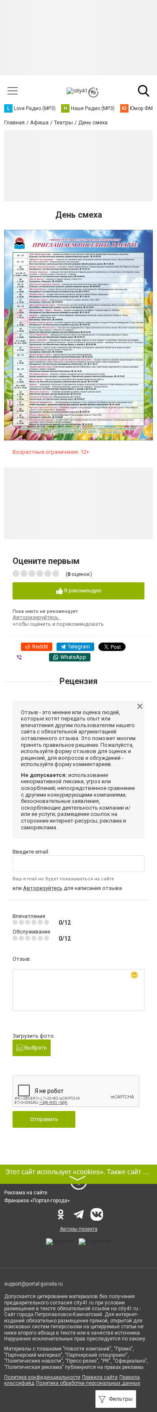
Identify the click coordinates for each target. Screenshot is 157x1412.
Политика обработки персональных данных (88, 1383)
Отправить (44, 1119)
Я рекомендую (82, 590)
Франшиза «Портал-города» (37, 1201)
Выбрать (35, 1047)
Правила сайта (100, 1377)
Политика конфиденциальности (42, 1377)
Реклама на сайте (25, 1193)
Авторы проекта (79, 1229)
